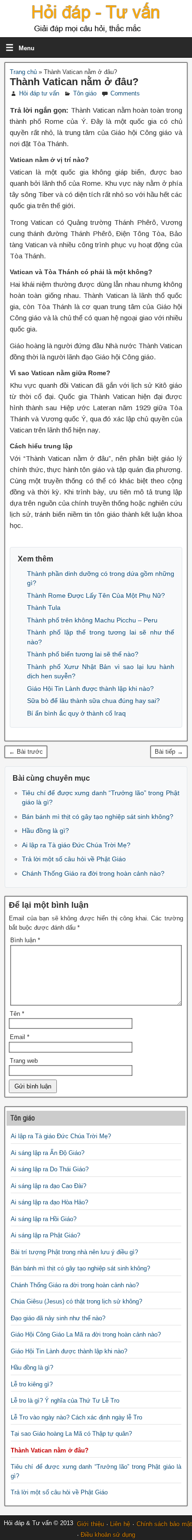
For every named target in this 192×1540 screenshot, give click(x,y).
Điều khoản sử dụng (108, 1534)
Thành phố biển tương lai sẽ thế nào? (82, 654)
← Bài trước (26, 751)
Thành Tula (44, 607)
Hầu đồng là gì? (45, 830)
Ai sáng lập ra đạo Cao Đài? (48, 1185)
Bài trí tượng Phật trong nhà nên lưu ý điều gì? (74, 1252)
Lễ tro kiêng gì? (32, 1384)
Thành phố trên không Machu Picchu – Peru (92, 620)
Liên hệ (120, 1523)
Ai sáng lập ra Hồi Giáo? (43, 1219)
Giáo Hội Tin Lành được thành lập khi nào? (90, 688)
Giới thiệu (90, 1523)
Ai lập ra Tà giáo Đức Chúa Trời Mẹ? (76, 845)
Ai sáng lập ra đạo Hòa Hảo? (49, 1202)
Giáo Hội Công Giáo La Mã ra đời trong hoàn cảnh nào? (86, 1334)
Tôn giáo (84, 93)
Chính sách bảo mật (164, 1523)
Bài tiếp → (169, 751)
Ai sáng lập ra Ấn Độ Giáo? (47, 1152)
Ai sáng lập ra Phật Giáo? (45, 1235)
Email (19, 1036)
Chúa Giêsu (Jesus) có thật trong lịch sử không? (76, 1301)
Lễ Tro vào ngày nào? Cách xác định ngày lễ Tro (76, 1417)
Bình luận (25, 940)
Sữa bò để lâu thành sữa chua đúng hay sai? (93, 700)
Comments (125, 93)
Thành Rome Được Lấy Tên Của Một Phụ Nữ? (96, 595)
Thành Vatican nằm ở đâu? (74, 82)
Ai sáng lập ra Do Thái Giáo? (50, 1169)
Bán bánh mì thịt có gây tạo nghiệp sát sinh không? (97, 816)
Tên (17, 1013)
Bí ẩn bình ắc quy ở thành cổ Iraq (76, 713)
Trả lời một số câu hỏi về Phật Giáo (74, 859)
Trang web (24, 1060)
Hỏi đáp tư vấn (39, 93)
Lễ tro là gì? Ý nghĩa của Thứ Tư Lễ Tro (65, 1400)
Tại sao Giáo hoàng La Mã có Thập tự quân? (71, 1433)
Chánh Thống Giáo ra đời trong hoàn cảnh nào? (93, 873)
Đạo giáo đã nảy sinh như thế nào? (58, 1318)
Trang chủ (23, 71)
